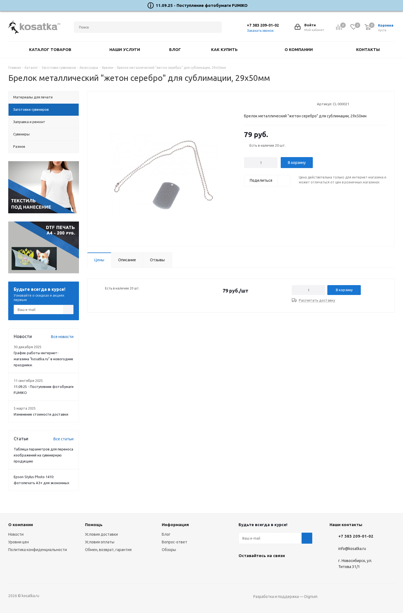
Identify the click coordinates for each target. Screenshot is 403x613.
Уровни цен (18, 542)
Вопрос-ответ (174, 542)
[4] (262, 103)
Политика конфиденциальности (37, 549)
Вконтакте (244, 568)
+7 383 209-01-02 (263, 25)
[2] (251, 103)
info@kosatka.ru (352, 548)
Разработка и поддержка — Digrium (285, 596)
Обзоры (169, 549)
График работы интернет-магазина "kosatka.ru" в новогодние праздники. (43, 359)
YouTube (257, 568)
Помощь (94, 524)
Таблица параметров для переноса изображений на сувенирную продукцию (43, 455)
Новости (16, 534)
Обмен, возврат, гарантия (108, 549)
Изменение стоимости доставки (41, 414)
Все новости (62, 336)
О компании (20, 524)
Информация (175, 524)
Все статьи (63, 439)
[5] (267, 103)
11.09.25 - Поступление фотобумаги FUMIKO (202, 5)
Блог (166, 534)
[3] (257, 103)
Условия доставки (101, 534)
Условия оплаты (99, 542)
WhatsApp (271, 568)
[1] (246, 103)
